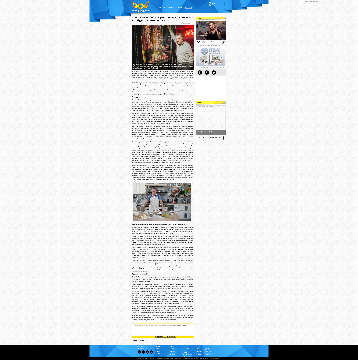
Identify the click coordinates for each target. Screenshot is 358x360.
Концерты (172, 351)
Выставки (172, 354)
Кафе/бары (208, 349)
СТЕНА (158, 353)
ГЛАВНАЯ (158, 346)
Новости (185, 356)
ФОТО (157, 348)
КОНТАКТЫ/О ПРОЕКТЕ (143, 346)
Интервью (185, 350)
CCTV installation (311, 2)
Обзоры (185, 352)
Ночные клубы (199, 349)
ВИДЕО (158, 351)
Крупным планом (187, 354)
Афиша (171, 8)
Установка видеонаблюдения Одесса (210, 67)
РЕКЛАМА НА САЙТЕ (142, 348)
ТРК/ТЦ (207, 356)
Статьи (188, 8)
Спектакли (172, 353)
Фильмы (172, 348)
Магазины (198, 351)
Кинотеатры (208, 351)
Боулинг (198, 353)
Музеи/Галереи (209, 354)
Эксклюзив (186, 348)
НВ (193, 23)
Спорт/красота (209, 353)
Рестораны (199, 348)
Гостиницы (198, 354)
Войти (214, 4)
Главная (161, 8)
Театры (207, 348)
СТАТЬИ (185, 346)
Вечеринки (172, 349)
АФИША (172, 346)
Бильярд (198, 356)
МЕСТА (198, 346)
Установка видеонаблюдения (210, 45)
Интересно (172, 356)
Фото (180, 8)
